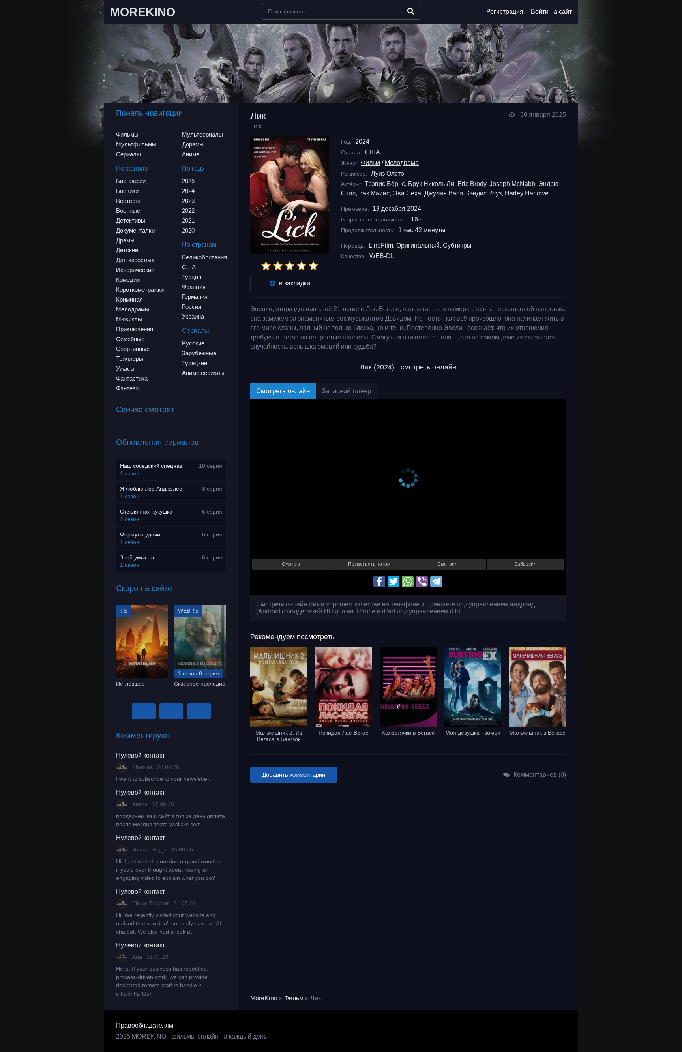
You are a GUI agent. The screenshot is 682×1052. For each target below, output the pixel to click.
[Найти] (410, 11)
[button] (144, 711)
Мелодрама (402, 162)
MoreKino (263, 998)
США (189, 267)
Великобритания (204, 257)
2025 (188, 181)
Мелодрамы (132, 309)
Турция (191, 277)
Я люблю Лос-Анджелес (151, 489)
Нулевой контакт (140, 755)
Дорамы (193, 144)
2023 (188, 200)
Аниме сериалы (203, 372)
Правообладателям (144, 1025)
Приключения (134, 329)
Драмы (125, 240)
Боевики (127, 191)
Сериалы (128, 154)
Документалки (135, 230)
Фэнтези (127, 388)
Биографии (131, 181)
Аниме (190, 154)
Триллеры (129, 358)
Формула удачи (140, 534)
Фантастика (132, 378)
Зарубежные (199, 353)
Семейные (130, 339)
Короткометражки (140, 289)
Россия (191, 306)
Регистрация (504, 11)
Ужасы (125, 368)
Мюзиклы (129, 319)
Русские (193, 343)
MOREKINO (142, 12)
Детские (127, 250)
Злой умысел (137, 557)
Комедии (128, 279)
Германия (195, 296)
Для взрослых (135, 260)
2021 (188, 220)
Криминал (129, 299)
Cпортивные (133, 348)
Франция (194, 286)
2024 (188, 191)
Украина (193, 316)
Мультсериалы (202, 134)
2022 (188, 210)
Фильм (370, 162)
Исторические (135, 269)
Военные (128, 210)
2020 (188, 230)
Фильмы (127, 134)
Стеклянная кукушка (146, 511)
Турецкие (194, 363)
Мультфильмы (136, 144)
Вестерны (129, 200)
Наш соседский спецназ (151, 466)
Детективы (130, 220)
